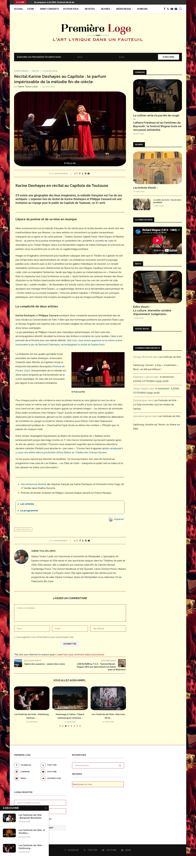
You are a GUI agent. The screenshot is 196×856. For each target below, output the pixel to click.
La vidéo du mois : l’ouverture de (167, 201)
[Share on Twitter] (82, 173)
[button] (29, 2)
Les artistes (27, 504)
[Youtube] (172, 9)
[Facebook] (164, 9)
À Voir (30, 9)
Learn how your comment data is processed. (80, 654)
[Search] (180, 9)
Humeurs (142, 9)
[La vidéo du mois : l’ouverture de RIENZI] (141, 204)
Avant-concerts (49, 9)
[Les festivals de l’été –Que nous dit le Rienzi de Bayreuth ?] (108, 698)
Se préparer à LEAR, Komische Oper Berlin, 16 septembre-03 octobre (69, 2)
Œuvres (105, 9)
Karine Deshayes (23, 529)
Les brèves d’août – (145, 187)
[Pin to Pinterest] (85, 173)
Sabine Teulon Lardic (28, 86)
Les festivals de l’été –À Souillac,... (32, 831)
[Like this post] (77, 173)
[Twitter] (168, 9)
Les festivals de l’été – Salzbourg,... (31, 847)
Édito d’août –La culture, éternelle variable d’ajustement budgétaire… (152, 310)
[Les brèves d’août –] (157, 167)
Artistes (90, 9)
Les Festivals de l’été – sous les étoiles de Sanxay (155, 404)
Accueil (18, 9)
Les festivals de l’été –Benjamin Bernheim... (31, 816)
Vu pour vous (70, 9)
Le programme (29, 510)
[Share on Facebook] (79, 173)
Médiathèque (123, 9)
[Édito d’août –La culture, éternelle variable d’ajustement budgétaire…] (157, 287)
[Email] (176, 9)
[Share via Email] (89, 173)
